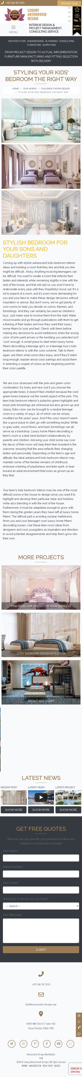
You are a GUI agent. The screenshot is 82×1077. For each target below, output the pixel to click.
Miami (24, 1066)
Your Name (11, 850)
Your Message (13, 914)
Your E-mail (11, 882)
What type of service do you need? (26, 898)
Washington (35, 1066)
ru (69, 21)
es (69, 12)
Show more (13, 809)
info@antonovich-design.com (41, 1004)
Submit (41, 949)
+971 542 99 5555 (41, 984)
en (69, 8)
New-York (48, 1066)
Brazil (57, 1066)
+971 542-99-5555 (15, 3)
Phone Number (13, 866)
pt (69, 17)
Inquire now (69, 3)
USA (41, 1058)
